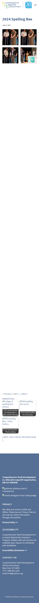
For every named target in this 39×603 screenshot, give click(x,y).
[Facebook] (16, 581)
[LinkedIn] (10, 581)
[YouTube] (28, 581)
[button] (35, 5)
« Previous (6, 394)
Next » (25, 394)
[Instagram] (22, 581)
